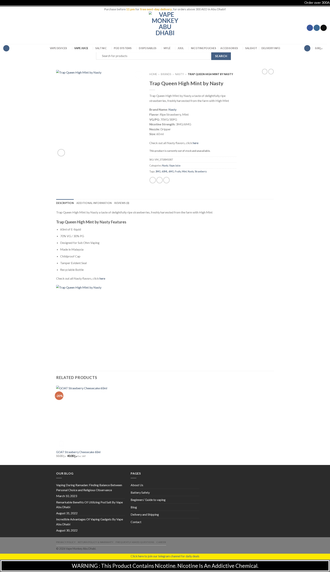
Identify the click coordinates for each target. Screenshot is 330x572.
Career (161, 542)
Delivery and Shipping (145, 514)
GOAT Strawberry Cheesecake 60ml (78, 452)
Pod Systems (123, 48)
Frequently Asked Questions (135, 542)
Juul (181, 48)
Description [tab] (65, 202)
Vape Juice (81, 48)
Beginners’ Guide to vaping (148, 499)
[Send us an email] (323, 28)
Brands (166, 74)
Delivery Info (270, 48)
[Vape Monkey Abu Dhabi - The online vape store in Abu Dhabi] (165, 27)
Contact (136, 522)
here (195, 143)
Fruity (178, 171)
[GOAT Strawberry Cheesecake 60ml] (82, 417)
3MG (158, 171)
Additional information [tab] (94, 202)
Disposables (147, 48)
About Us (137, 485)
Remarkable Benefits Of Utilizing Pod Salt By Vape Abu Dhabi (89, 504)
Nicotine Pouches (203, 48)
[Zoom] (61, 153)
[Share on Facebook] (153, 180)
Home (153, 74)
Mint (184, 171)
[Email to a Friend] (166, 180)
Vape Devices (58, 48)
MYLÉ (167, 48)
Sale (251, 48)
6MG (171, 171)
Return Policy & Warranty (95, 542)
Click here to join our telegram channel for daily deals (165, 556)
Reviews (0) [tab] (121, 202)
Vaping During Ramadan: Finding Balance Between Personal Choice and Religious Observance (89, 487)
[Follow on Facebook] (310, 28)
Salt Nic (101, 48)
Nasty (179, 74)
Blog (134, 507)
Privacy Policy (66, 542)
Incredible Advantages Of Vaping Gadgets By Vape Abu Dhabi (89, 521)
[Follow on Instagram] (317, 28)
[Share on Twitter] (159, 180)
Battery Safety (140, 492)
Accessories (229, 48)
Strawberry (201, 171)
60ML (165, 171)
